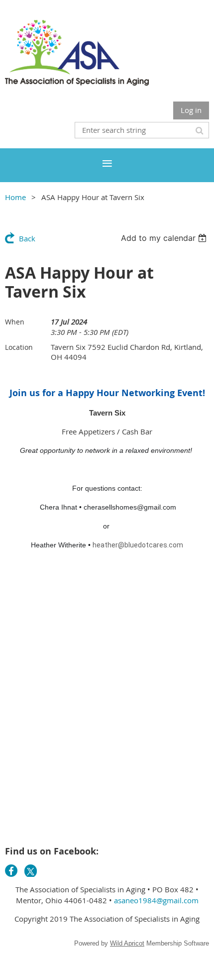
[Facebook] (11, 870)
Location (19, 347)
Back (27, 238)
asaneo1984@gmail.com (156, 900)
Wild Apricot (127, 943)
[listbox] (165, 238)
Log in (191, 110)
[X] (30, 870)
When (14, 321)
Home (15, 197)
